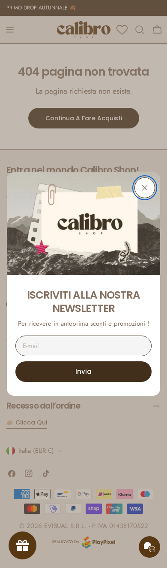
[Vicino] (144, 187)
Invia (83, 371)
